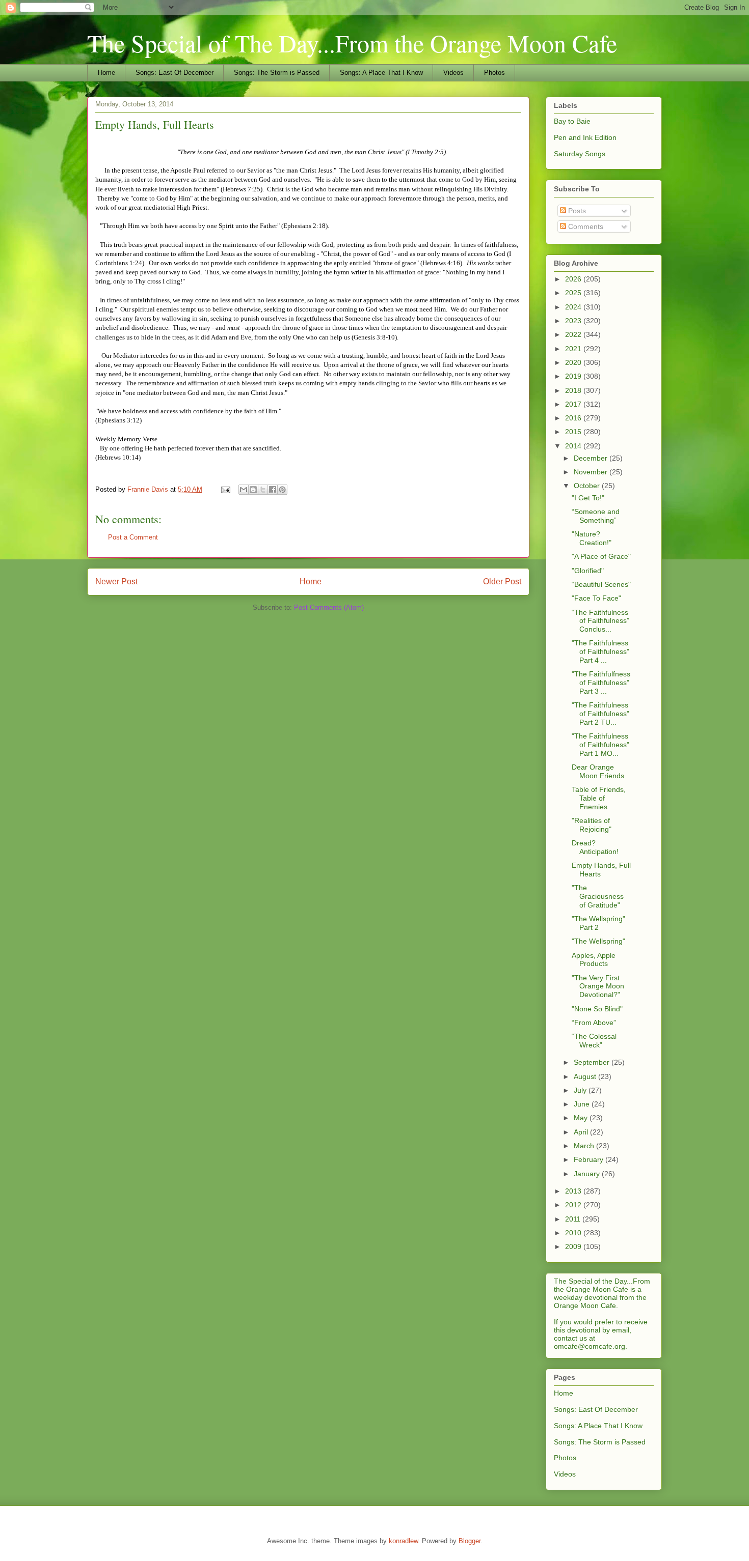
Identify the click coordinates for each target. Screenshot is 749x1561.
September (592, 1062)
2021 (574, 349)
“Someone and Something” (596, 515)
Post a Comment (133, 537)
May (582, 1118)
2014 (574, 446)
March (585, 1146)
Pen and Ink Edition (585, 137)
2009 (574, 1246)
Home (106, 72)
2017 (574, 404)
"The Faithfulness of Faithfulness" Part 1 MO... (600, 744)
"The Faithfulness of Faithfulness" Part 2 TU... (600, 713)
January (588, 1174)
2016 (574, 418)
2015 (574, 432)
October (588, 485)
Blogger (469, 1541)
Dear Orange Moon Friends (598, 771)
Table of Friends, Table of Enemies (599, 798)
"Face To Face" (596, 598)
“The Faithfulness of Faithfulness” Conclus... (600, 621)
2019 (574, 376)
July (581, 1090)
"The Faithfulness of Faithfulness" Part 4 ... (600, 651)
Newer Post (116, 581)
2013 (574, 1191)
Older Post (502, 581)
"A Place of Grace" (601, 556)
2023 (574, 321)
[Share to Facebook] (273, 490)
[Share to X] (263, 490)
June (583, 1104)
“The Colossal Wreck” (594, 1040)
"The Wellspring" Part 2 (598, 923)
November (591, 472)
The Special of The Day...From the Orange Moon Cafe (352, 42)
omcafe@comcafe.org (589, 1346)
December (591, 458)
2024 (574, 307)
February (589, 1159)
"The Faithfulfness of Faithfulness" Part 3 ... (601, 682)
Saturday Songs (579, 154)
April (582, 1132)
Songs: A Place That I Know (381, 72)
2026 (574, 279)
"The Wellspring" (598, 941)
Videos (453, 72)
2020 (574, 362)
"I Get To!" (588, 498)
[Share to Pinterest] (282, 490)
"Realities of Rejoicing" (591, 824)
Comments (584, 226)
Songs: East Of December (174, 72)
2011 (573, 1219)
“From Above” (594, 1022)
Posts (576, 211)
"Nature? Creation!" (591, 538)
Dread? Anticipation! (595, 847)
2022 (574, 334)
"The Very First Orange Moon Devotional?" (598, 986)
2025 (574, 293)
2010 (574, 1233)
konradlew (403, 1541)
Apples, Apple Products (594, 959)
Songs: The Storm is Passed (276, 72)
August (586, 1076)
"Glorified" (588, 570)
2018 (574, 390)
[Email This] (243, 490)
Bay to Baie (572, 121)
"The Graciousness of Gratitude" (598, 896)
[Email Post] (225, 489)
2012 (574, 1205)
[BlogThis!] (253, 490)
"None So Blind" (597, 1009)
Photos (494, 72)
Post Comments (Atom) (329, 607)
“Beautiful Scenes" (601, 584)
